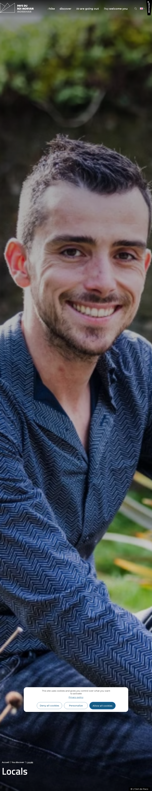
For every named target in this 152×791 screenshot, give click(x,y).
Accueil (5, 762)
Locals (30, 762)
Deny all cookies (49, 705)
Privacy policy (76, 697)
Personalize (76, 705)
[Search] (136, 8)
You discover (18, 762)
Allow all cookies (102, 705)
